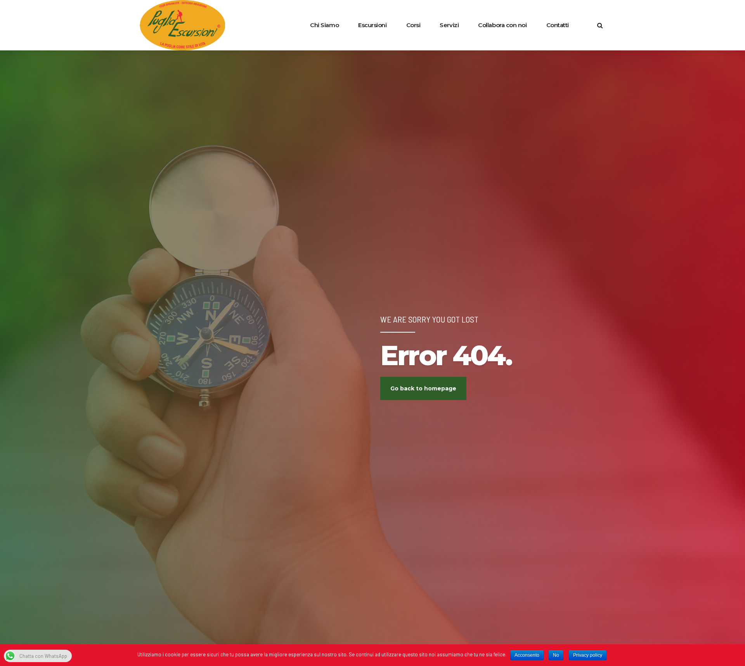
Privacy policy (587, 655)
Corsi (413, 25)
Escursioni (372, 25)
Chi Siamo (324, 25)
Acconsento (527, 655)
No (556, 655)
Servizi (449, 25)
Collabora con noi (502, 25)
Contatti (557, 25)
